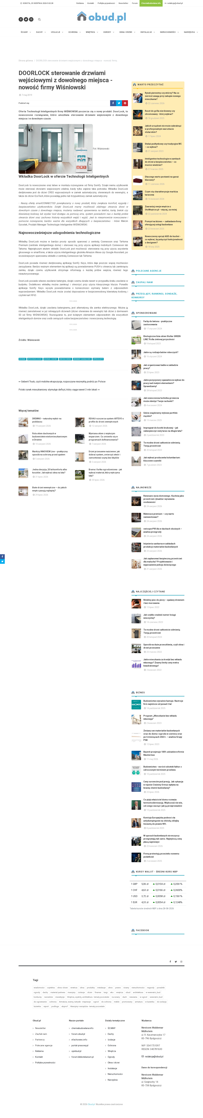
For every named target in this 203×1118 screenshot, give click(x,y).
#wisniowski (65, 359)
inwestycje (59, 997)
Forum (135, 3)
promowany (127, 1002)
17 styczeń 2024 (154, 328)
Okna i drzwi (113, 1062)
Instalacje (112, 1068)
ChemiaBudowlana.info (151, 3)
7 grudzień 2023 (154, 465)
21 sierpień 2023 (155, 151)
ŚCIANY (111, 1028)
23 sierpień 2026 (154, 551)
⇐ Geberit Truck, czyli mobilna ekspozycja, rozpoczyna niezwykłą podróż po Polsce (62, 381)
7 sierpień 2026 (99, 444)
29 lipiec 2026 (41, 495)
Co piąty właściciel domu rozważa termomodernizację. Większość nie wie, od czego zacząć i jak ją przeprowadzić (163, 802)
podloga (55, 1006)
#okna (22, 359)
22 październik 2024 (157, 214)
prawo (118, 988)
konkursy (38, 997)
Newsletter (123, 3)
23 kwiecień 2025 (156, 229)
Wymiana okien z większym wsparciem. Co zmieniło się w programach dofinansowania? (103, 436)
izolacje (81, 992)
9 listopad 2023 (154, 343)
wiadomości (39, 988)
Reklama (80, 3)
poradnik (161, 988)
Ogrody (111, 1057)
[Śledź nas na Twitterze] (26, 19)
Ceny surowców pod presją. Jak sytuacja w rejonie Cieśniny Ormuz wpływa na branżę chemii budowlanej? (163, 784)
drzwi (89, 992)
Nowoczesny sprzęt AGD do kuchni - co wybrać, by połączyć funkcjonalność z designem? (164, 239)
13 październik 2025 (156, 810)
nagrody (150, 988)
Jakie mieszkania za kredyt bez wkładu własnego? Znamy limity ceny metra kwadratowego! (162, 662)
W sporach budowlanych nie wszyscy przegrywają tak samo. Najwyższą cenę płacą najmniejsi (162, 838)
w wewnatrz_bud (153, 992)
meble (116, 1002)
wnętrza (119, 992)
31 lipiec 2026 (41, 477)
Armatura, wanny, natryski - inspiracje (75, 1002)
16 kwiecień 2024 (156, 199)
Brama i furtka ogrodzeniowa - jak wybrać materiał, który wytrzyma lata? (105, 472)
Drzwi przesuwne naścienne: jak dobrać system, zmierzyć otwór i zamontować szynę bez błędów (104, 454)
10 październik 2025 (156, 774)
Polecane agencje (148, 271)
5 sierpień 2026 (42, 459)
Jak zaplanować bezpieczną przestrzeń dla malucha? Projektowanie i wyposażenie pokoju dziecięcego (162, 561)
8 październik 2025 (155, 828)
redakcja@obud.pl (175, 3)
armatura (139, 1002)
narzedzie (48, 997)
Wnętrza (112, 1051)
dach (124, 997)
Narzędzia (113, 1080)
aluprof (65, 1006)
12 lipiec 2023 (153, 744)
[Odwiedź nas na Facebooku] (21, 19)
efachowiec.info (79, 1039)
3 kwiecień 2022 (154, 670)
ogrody (37, 992)
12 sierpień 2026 (99, 426)
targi (106, 992)
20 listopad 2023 (154, 450)
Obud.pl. (91, 1104)
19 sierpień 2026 (43, 426)
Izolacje (111, 1039)
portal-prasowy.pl (79, 1045)
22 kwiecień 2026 (155, 846)
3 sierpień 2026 (99, 462)
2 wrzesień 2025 (154, 861)
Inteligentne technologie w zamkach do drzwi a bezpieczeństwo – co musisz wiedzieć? (162, 162)
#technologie (35, 359)
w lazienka (149, 1002)
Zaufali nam (144, 282)
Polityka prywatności (106, 3)
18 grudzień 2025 (156, 118)
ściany (126, 988)
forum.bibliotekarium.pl (82, 1057)
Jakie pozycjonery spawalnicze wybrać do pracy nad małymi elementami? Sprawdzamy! (163, 383)
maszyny (71, 992)
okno (110, 988)
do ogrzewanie (40, 1002)
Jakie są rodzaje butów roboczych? (160, 352)
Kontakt (90, 3)
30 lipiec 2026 (98, 480)
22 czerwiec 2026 (156, 103)
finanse (98, 992)
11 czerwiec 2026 (156, 184)
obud (128, 992)
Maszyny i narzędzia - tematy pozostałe (87, 1006)
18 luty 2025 (153, 247)
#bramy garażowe (82, 359)
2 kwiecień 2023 (154, 723)
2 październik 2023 (155, 435)
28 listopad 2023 (154, 390)
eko (112, 992)
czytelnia (51, 988)
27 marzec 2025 (155, 169)
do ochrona (106, 1002)
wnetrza (73, 988)
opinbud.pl (76, 1051)
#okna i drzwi (51, 359)
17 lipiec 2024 (154, 136)
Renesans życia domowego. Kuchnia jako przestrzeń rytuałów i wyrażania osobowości (163, 499)
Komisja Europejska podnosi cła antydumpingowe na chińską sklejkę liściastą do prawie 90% (161, 820)
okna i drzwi (62, 988)
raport (46, 1006)
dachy (45, 992)
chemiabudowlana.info (82, 1028)
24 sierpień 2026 (154, 506)
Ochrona (112, 1045)
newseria (133, 997)
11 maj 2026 (152, 759)
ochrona (52, 1002)
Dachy (111, 1034)
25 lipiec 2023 (153, 372)
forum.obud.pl (78, 1034)
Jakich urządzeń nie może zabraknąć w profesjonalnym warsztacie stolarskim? (163, 129)
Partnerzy (40, 1039)
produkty (91, 988)
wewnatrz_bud (156, 997)
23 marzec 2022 (154, 652)
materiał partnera (58, 992)
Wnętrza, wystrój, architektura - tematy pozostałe (88, 997)
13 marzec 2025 (154, 420)
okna (82, 988)
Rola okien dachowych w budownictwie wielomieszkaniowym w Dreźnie (49, 436)
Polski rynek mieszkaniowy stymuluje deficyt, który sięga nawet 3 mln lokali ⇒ (59, 389)
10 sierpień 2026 (43, 444)
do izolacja (161, 1002)
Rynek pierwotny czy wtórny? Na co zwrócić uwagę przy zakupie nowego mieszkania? (163, 96)
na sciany (116, 997)
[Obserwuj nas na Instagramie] (31, 19)
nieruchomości (138, 988)
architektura (138, 992)
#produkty (98, 359)
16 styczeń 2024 (154, 356)
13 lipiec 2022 (153, 607)
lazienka (37, 1006)
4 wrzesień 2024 (154, 405)
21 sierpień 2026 (154, 569)
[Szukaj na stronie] (39, 19)
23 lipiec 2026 (153, 792)
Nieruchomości (115, 1074)
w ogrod (143, 997)
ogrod (96, 1002)
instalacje (101, 988)
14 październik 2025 (156, 708)
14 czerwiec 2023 (155, 622)
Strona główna (26, 60)
